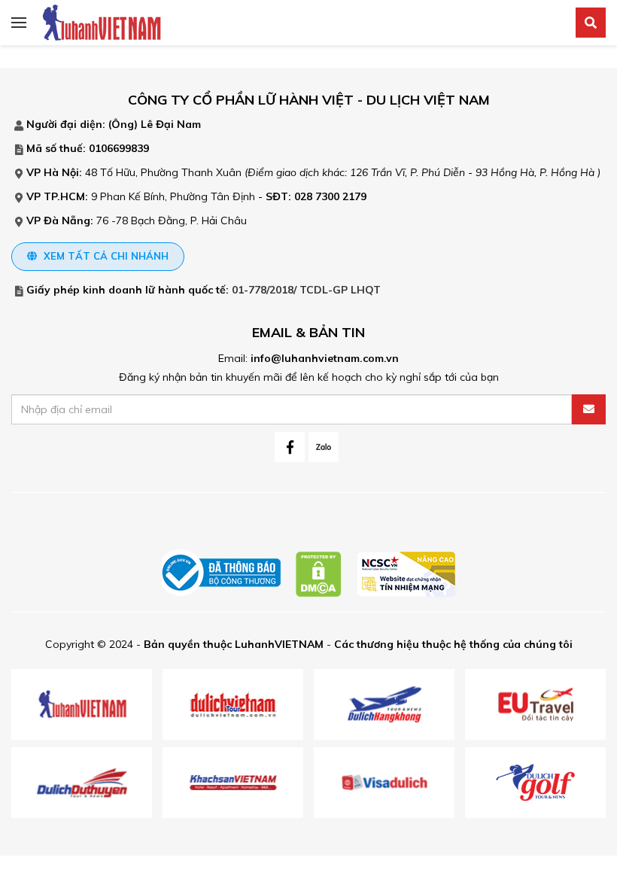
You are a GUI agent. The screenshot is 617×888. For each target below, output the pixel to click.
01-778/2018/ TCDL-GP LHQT (306, 290)
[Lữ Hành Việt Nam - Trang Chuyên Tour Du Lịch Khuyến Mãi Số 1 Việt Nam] (101, 22)
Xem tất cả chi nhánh (105, 256)
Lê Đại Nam (171, 124)
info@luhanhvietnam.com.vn (325, 358)
